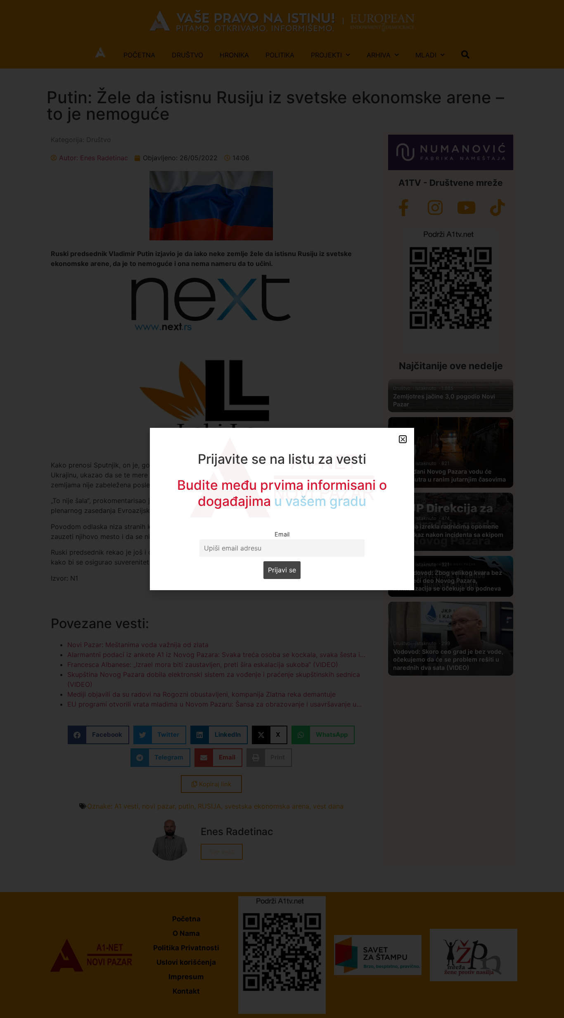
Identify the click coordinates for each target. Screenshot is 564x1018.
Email (282, 534)
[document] (282, 509)
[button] (403, 439)
